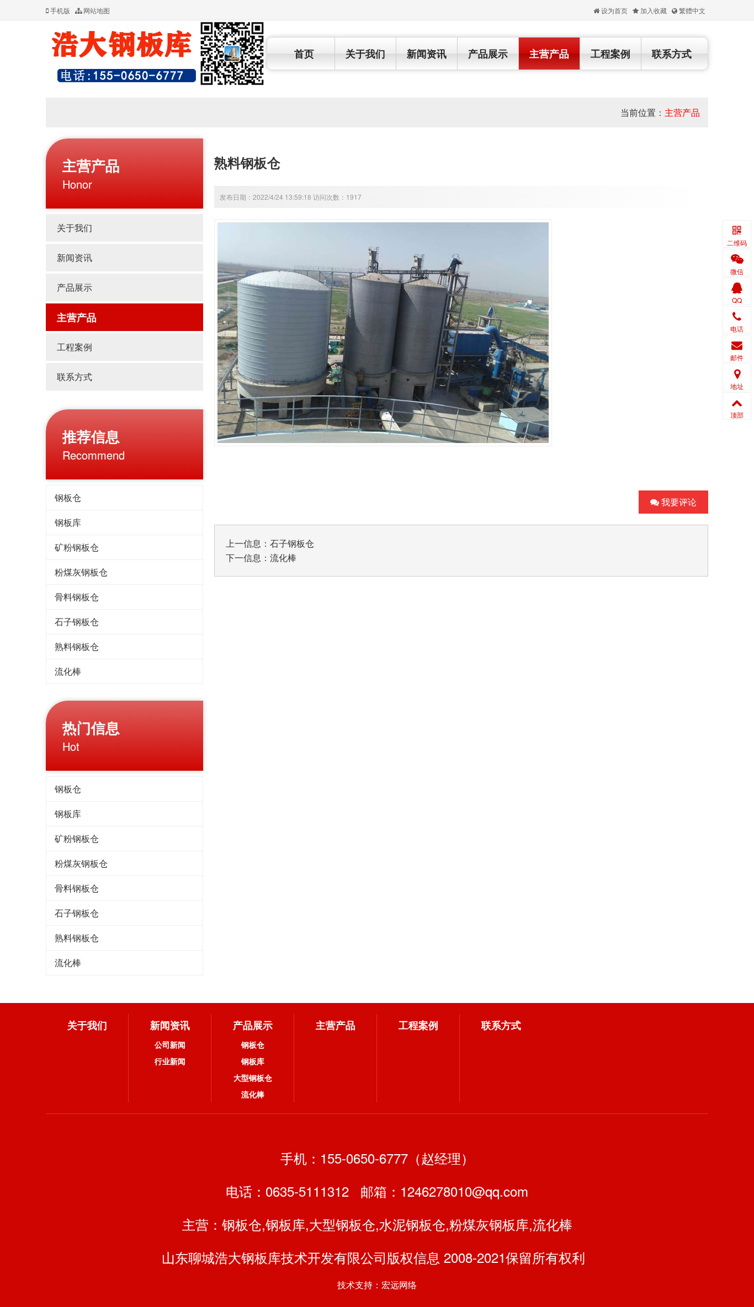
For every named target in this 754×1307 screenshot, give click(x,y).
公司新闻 (170, 1044)
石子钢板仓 (77, 621)
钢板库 (68, 522)
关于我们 (365, 53)
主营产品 (549, 53)
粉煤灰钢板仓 (81, 572)
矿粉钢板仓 (77, 547)
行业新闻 (170, 1060)
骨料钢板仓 (77, 596)
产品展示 (488, 53)
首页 (304, 53)
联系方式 (672, 53)
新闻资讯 (427, 53)
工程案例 (610, 53)
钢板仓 (68, 497)
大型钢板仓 (252, 1077)
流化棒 (68, 671)
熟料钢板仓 (77, 646)
